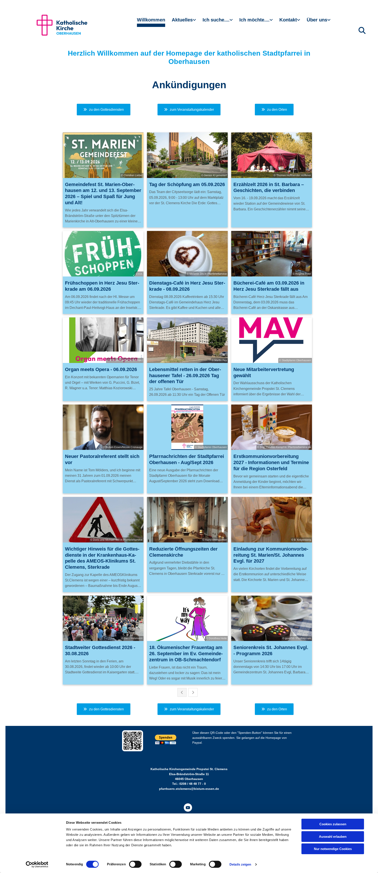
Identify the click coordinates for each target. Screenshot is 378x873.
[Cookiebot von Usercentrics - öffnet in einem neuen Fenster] (37, 864)
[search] (362, 30)
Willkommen (151, 20)
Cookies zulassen (332, 824)
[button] (103, 109)
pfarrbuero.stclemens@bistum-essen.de (189, 788)
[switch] (135, 864)
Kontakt (288, 20)
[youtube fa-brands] (188, 807)
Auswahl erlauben (332, 836)
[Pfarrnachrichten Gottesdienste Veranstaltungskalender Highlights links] (195, 21)
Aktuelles (182, 20)
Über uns (317, 20)
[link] (183, 21)
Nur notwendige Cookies (333, 849)
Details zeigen (240, 864)
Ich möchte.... (254, 20)
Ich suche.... (216, 20)
